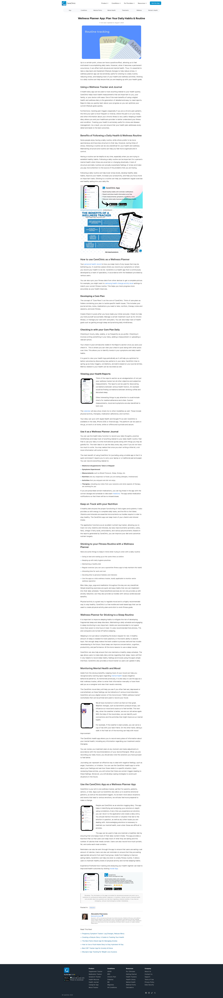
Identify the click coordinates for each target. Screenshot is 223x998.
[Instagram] (148, 993)
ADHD (109, 971)
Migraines (110, 985)
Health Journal (94, 982)
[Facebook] (146, 993)
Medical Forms (97, 10)
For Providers (128, 3)
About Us (148, 971)
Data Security (149, 985)
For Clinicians (130, 971)
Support (147, 977)
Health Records (94, 979)
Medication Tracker (95, 974)
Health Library (131, 979)
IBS (108, 982)
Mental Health (111, 10)
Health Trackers (131, 977)
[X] (154, 993)
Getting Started (131, 974)
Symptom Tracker (95, 977)
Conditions (115, 3)
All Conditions (112, 987)
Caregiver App (94, 985)
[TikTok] (151, 993)
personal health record (93, 264)
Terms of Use (149, 979)
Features (92, 907)
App (70, 10)
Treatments (125, 10)
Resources (141, 3)
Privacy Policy (149, 982)
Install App (114, 868)
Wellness (139, 10)
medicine (116, 493)
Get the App (155, 3)
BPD (108, 974)
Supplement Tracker (95, 971)
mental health (117, 676)
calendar (87, 411)
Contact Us (148, 974)
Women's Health (153, 10)
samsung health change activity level (119, 283)
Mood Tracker (93, 987)
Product (104, 3)
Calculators (130, 987)
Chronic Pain (111, 977)
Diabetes (110, 979)
